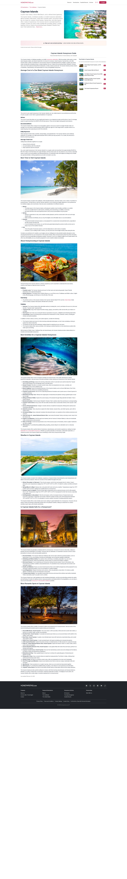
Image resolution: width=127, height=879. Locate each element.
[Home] (29, 685)
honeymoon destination (52, 59)
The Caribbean (33, 7)
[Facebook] (86, 685)
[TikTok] (105, 685)
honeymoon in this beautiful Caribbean (41, 580)
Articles (91, 2)
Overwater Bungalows (69, 694)
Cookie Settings (58, 701)
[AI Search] (97, 2)
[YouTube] (101, 685)
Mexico (44, 693)
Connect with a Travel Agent (27, 694)
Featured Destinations (47, 690)
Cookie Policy (66, 701)
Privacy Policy (40, 701)
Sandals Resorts (84, 2)
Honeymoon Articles (69, 690)
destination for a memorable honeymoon (30, 430)
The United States (46, 696)
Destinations (76, 2)
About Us (23, 693)
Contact (22, 696)
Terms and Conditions (49, 701)
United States (67, 300)
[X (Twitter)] (90, 685)
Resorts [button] (69, 2)
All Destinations (24, 7)
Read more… (39, 27)
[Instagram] (94, 685)
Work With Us (89, 693)
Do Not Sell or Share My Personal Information (80, 701)
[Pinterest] (97, 685)
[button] (63, 43)
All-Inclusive (66, 693)
